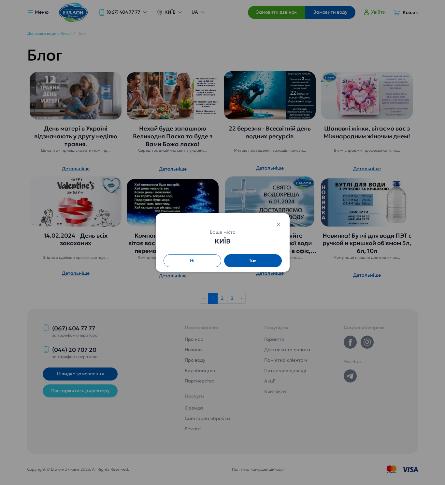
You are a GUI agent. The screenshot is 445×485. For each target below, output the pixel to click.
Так (253, 260)
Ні (192, 260)
